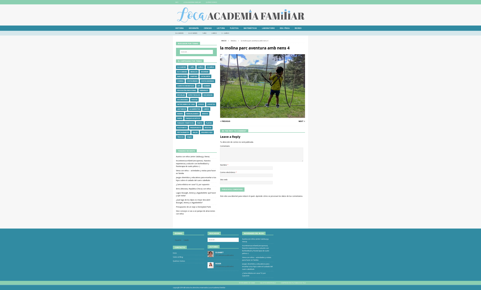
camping (193, 76)
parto (199, 123)
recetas (208, 128)
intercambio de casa (186, 104)
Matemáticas (250, 28)
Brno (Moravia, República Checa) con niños (193, 188)
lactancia (181, 109)
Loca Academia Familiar (192, 2)
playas (209, 123)
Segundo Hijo (207, 132)
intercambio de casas (247, 283)
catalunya (205, 76)
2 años (214, 33)
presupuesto (195, 128)
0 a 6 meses (179, 33)
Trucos (180, 137)
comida (180, 81)
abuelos (193, 72)
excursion (208, 95)
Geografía (194, 28)
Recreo (298, 28)
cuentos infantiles (185, 86)
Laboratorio (268, 28)
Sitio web (223, 179)
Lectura (221, 28)
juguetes (211, 104)
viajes (189, 137)
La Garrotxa (194, 109)
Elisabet (219, 252)
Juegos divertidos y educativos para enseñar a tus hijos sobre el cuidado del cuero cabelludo (257, 266)
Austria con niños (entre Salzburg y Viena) (193, 156)
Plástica (234, 28)
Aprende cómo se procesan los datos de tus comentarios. (279, 196)
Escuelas (181, 95)
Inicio (175, 253)
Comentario (225, 146)
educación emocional (186, 90)
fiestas (194, 100)
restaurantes (183, 132)
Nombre (223, 165)
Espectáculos (194, 95)
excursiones (182, 100)
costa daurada (207, 81)
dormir (207, 86)
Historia (179, 28)
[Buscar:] (196, 52)
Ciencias (208, 28)
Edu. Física (285, 28)
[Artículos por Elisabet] (211, 256)
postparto (182, 128)
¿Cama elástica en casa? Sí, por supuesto (192, 184)
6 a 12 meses (192, 33)
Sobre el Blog (178, 257)
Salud (195, 132)
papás (179, 118)
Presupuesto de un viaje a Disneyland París (193, 207)
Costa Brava (192, 81)
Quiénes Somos (211, 2)
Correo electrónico (228, 172)
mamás (180, 114)
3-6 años (210, 67)
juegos (201, 104)
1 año (204, 33)
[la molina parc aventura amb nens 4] (262, 116)
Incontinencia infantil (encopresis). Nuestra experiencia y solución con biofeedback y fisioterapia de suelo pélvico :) (193, 163)
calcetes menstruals (268, 283)
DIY (199, 86)
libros (206, 109)
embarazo (204, 90)
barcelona (182, 76)
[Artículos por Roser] (211, 267)
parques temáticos (185, 123)
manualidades (192, 114)
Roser (218, 263)
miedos (205, 114)
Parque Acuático (193, 118)
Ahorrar (204, 72)
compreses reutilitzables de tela (293, 283)
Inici (176, 2)
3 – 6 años (225, 33)
